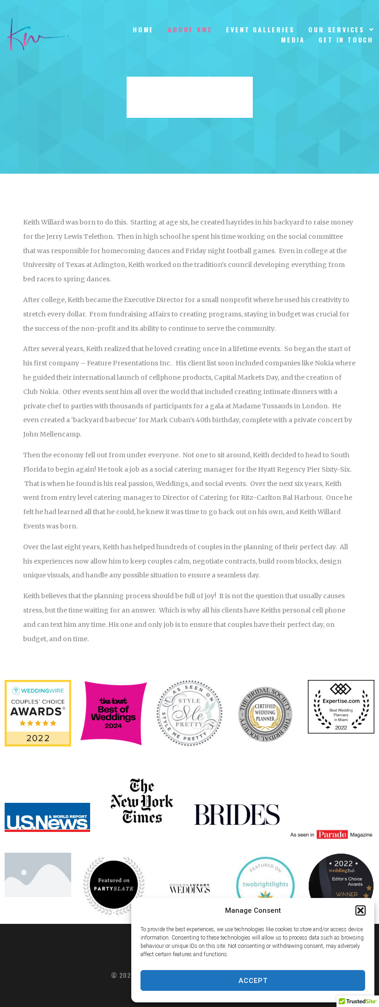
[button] (360, 910)
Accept (253, 981)
